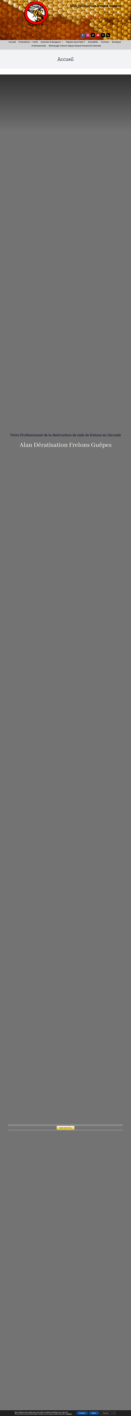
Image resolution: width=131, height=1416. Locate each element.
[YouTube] (98, 35)
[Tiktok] (93, 35)
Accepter (82, 1413)
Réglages (106, 1413)
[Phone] (108, 35)
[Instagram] (88, 35)
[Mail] (103, 35)
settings (69, 1414)
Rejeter (94, 1413)
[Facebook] (83, 35)
